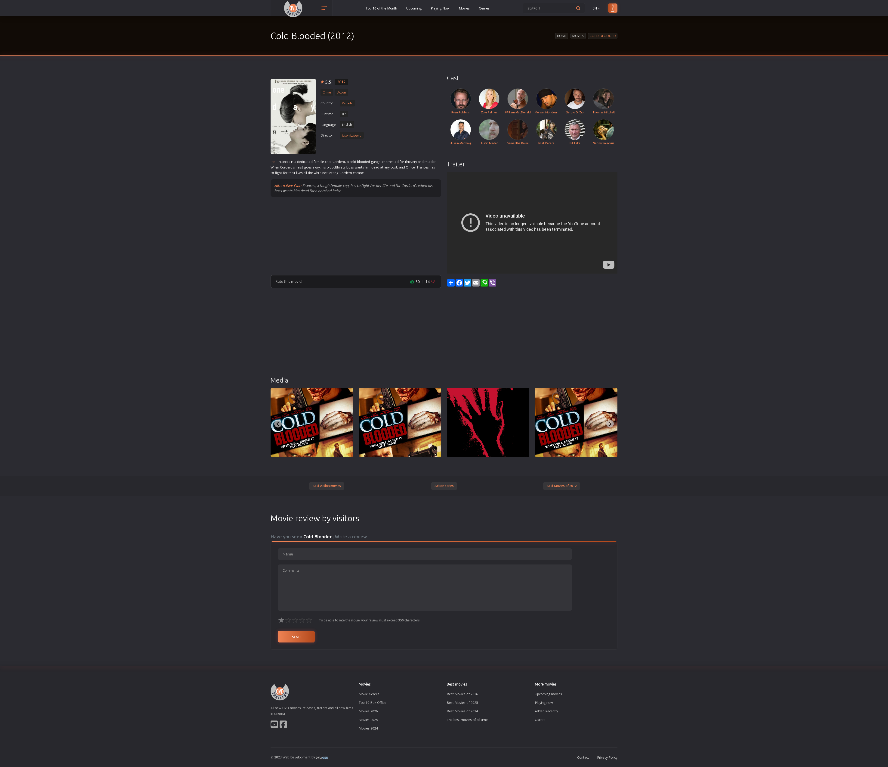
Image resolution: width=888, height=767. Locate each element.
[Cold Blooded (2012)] (312, 422)
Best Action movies (326, 486)
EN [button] (594, 8)
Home (562, 36)
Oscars (540, 719)
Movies (464, 8)
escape (358, 173)
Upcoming (414, 8)
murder (430, 161)
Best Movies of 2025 (462, 702)
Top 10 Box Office (372, 702)
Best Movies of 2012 (561, 486)
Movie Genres (369, 694)
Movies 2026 (368, 711)
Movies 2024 (368, 728)
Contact (583, 757)
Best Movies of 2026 (462, 694)
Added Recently (546, 711)
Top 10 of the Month (381, 8)
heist (299, 167)
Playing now (544, 702)
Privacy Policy (607, 757)
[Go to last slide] (278, 423)
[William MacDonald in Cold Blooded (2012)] (400, 422)
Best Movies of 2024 (462, 711)
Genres (484, 8)
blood (361, 161)
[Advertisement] (356, 235)
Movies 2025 (368, 719)
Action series (444, 486)
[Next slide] (610, 423)
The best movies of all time (467, 719)
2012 (341, 81)
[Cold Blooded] (293, 116)
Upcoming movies (548, 694)
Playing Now (440, 8)
